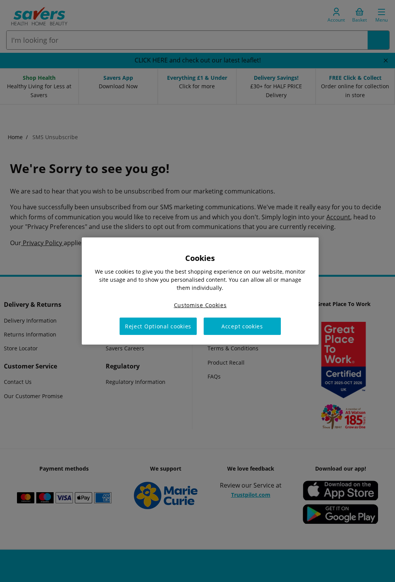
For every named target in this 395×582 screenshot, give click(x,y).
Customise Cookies (200, 305)
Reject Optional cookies (158, 326)
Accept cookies (242, 326)
